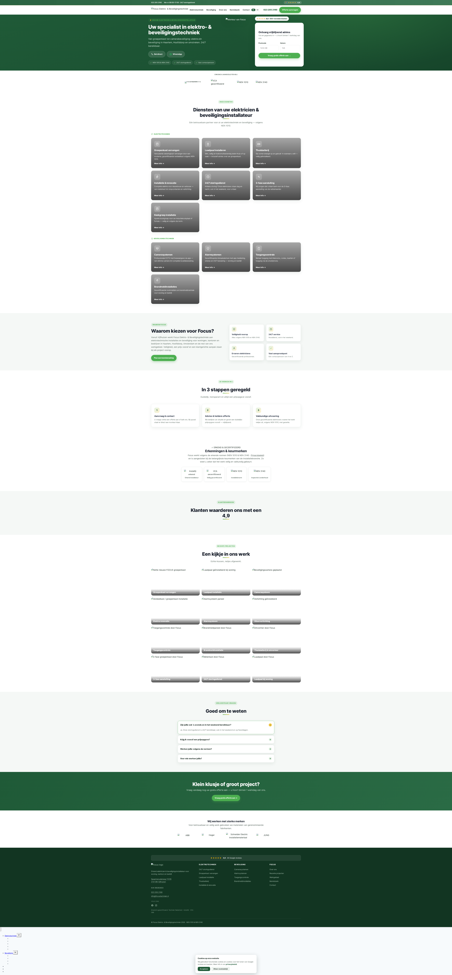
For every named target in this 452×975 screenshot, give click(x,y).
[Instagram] (156, 905)
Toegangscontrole (241, 877)
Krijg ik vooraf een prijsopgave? (195, 739)
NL (253, 10)
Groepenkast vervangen (208, 873)
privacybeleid (231, 964)
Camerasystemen (241, 869)
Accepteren (204, 969)
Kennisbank (235, 10)
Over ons (223, 10)
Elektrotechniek (196, 10)
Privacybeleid (257, 455)
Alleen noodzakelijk (220, 969)
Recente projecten (277, 873)
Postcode (262, 43)
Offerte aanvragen (290, 10)
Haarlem (167, 344)
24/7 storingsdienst (206, 869)
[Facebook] (152, 905)
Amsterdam (188, 344)
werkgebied (156, 347)
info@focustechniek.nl (160, 896)
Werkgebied (274, 877)
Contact (246, 10)
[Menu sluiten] (0, 929)
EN (257, 10)
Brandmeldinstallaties (242, 881)
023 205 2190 (156, 2)
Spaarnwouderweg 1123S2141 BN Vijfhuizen (161, 880)
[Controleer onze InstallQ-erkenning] (194, 82)
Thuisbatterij (204, 881)
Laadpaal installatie (206, 877)
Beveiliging (211, 10)
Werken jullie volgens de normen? (196, 749)
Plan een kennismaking (164, 358)
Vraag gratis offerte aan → (279, 56)
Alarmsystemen (240, 873)
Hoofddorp (177, 344)
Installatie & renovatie (207, 885)
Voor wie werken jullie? (191, 758)
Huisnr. (283, 43)
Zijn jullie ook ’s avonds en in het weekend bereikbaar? (205, 725)
